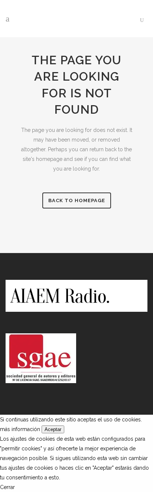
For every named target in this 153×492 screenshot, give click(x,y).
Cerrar (7, 487)
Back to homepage (76, 200)
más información (20, 429)
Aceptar (53, 429)
